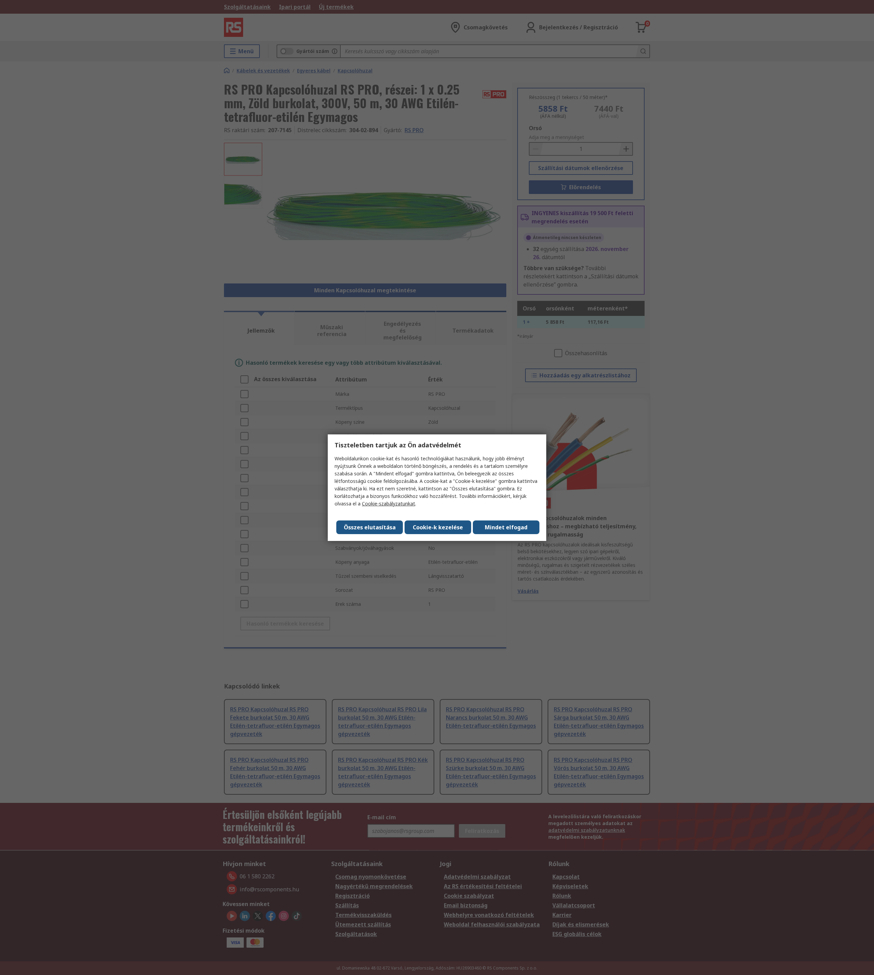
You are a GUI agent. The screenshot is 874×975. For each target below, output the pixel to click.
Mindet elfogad (506, 527)
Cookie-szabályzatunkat (388, 503)
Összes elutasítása (370, 527)
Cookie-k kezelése (438, 527)
